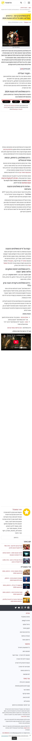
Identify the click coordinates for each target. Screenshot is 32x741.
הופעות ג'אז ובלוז (25, 682)
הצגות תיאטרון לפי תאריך (22, 663)
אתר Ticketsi (17, 509)
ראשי (30, 7)
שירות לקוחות (26, 620)
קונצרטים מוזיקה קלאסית (22, 686)
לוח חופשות (26, 674)
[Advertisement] (16, 129)
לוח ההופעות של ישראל (11, 105)
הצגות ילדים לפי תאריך (23, 659)
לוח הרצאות (26, 697)
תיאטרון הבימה (7, 149)
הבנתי (14, 738)
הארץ (26, 322)
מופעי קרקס (26, 693)
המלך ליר (23, 261)
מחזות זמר (27, 690)
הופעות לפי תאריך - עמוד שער (21, 655)
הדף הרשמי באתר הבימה (14, 328)
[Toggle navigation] (29, 2)
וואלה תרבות (24, 317)
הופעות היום (26, 651)
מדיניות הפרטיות (25, 632)
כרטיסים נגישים (25, 670)
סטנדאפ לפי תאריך (24, 667)
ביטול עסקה (26, 624)
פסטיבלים (27, 701)
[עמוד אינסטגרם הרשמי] (22, 607)
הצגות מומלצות (26, 183)
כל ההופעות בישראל (24, 647)
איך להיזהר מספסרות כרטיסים (21, 705)
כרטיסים (16, 537)
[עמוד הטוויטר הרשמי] (16, 607)
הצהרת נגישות (25, 636)
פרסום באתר (26, 640)
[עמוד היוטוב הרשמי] (19, 607)
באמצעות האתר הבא (25, 172)
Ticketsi (8, 3)
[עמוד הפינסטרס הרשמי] (25, 607)
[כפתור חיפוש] (21, 3)
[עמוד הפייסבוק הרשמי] (28, 607)
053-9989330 (5, 733)
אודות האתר (23, 716)
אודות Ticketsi (25, 617)
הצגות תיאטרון (24, 7)
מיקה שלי (10, 261)
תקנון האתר (26, 628)
